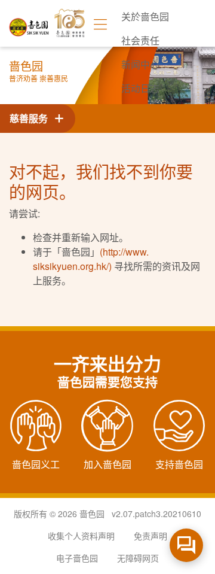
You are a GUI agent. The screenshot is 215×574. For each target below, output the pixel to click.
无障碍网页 (138, 558)
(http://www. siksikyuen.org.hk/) (91, 259)
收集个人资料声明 (81, 536)
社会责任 (140, 40)
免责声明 (150, 536)
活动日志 (140, 88)
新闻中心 (140, 64)
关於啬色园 (145, 16)
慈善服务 (31, 118)
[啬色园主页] (29, 23)
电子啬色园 (77, 558)
